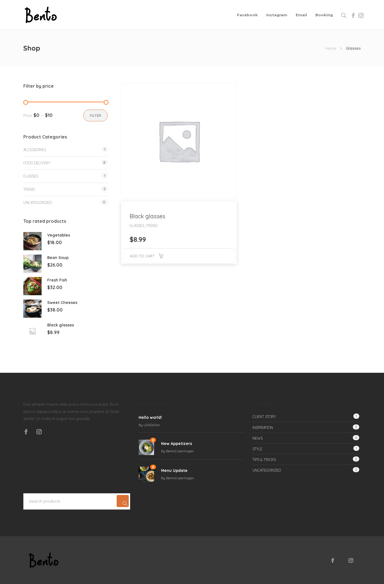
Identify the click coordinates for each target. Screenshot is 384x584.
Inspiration (262, 427)
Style (257, 449)
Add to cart (142, 256)
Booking (324, 15)
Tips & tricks (264, 459)
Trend (29, 189)
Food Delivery (36, 163)
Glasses (30, 176)
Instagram (276, 15)
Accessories (34, 149)
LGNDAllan (152, 425)
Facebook (247, 15)
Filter (95, 115)
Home (331, 48)
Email (301, 15)
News (257, 438)
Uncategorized (37, 202)
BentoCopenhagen (180, 451)
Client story (264, 416)
